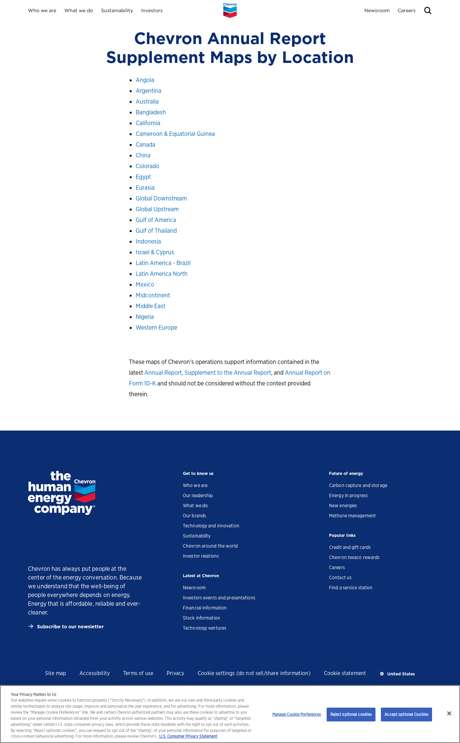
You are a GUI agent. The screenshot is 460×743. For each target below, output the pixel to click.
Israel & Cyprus (155, 252)
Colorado (147, 166)
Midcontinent (153, 295)
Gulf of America (156, 219)
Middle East (150, 305)
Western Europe (156, 327)
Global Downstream (161, 198)
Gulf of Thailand (156, 230)
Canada (145, 144)
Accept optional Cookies (406, 714)
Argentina (148, 90)
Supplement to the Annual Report (228, 372)
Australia (147, 101)
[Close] (449, 713)
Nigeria (145, 316)
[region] (230, 714)
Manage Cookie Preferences (296, 714)
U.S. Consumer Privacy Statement (187, 736)
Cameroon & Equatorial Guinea (175, 133)
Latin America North (162, 273)
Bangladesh (151, 112)
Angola (145, 79)
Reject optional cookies (351, 714)
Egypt (143, 176)
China (143, 155)
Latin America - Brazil (163, 262)
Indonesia (148, 241)
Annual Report (163, 372)
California (148, 122)
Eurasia (145, 187)
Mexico (145, 284)
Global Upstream (157, 209)
